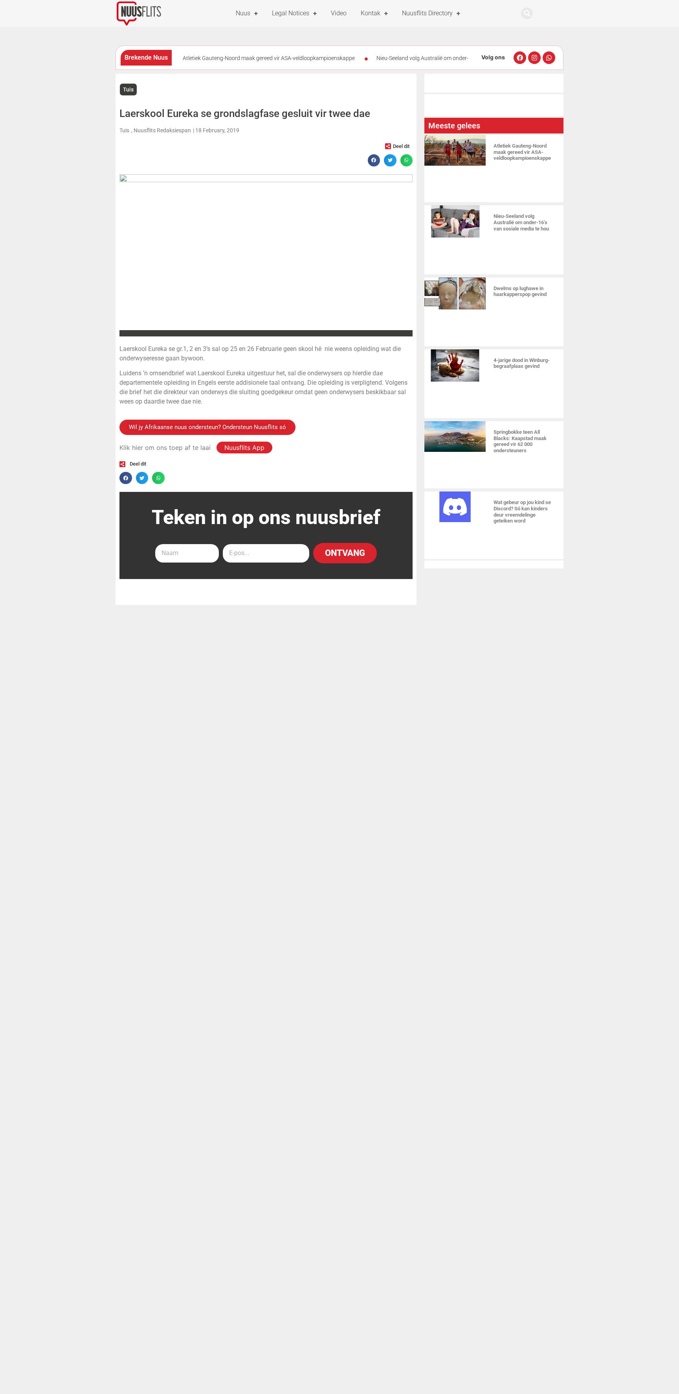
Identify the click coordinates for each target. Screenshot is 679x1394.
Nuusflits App (244, 447)
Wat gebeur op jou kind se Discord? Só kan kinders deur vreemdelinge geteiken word (522, 511)
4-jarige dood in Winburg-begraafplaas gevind (522, 363)
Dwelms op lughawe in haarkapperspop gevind (520, 291)
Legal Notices (290, 13)
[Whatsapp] (549, 57)
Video (339, 13)
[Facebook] (520, 57)
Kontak (370, 13)
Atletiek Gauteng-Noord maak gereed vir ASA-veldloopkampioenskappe (269, 58)
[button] (527, 13)
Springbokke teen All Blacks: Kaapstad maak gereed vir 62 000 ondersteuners (520, 441)
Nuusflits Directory (427, 13)
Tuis (128, 89)
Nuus (243, 13)
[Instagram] (534, 57)
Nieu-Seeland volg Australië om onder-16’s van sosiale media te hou (521, 222)
